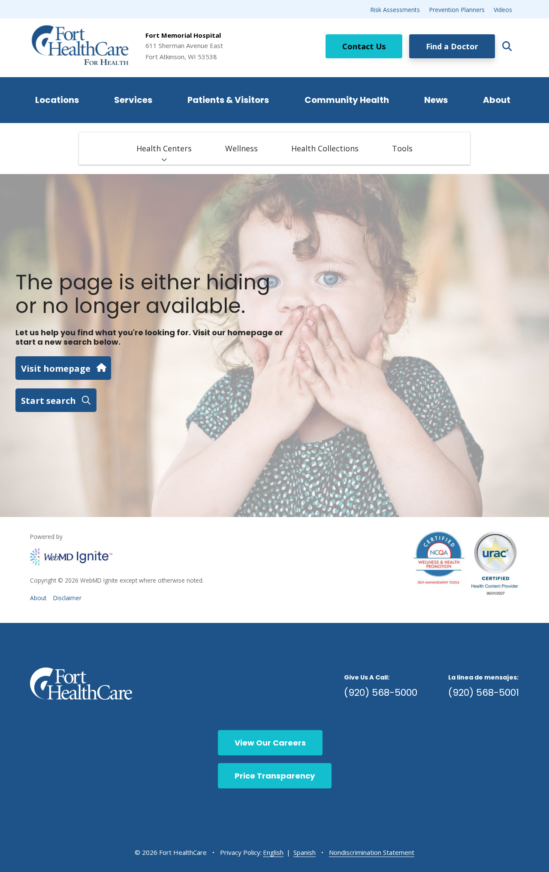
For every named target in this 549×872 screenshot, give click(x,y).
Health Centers (164, 148)
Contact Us (364, 46)
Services (133, 100)
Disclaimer (67, 598)
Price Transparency (275, 775)
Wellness (241, 148)
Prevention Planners (457, 10)
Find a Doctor (452, 46)
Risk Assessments (395, 10)
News (436, 100)
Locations (57, 100)
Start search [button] (48, 400)
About (496, 100)
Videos (503, 10)
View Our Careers (270, 742)
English (273, 852)
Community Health (347, 100)
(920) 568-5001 (483, 692)
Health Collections (325, 148)
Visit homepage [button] (55, 368)
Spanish (304, 852)
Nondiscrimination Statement (371, 852)
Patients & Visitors (228, 100)
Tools (402, 148)
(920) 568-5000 (380, 692)
